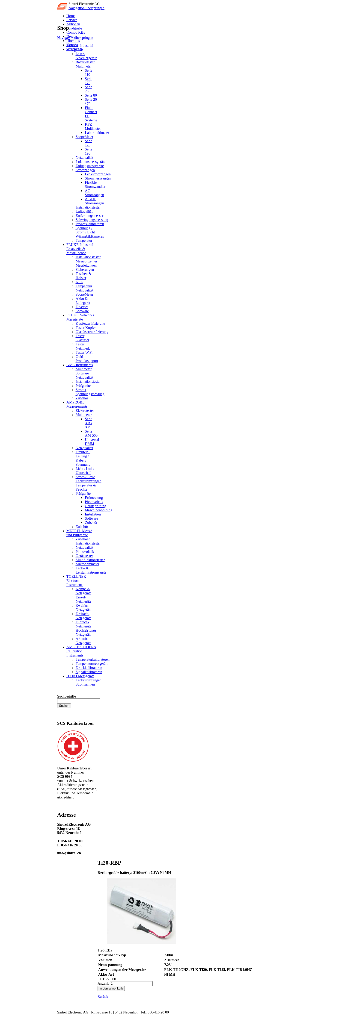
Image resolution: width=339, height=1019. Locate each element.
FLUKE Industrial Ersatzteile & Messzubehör (79, 249)
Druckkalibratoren (89, 668)
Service (71, 20)
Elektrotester (85, 410)
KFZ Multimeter (93, 126)
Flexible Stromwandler (95, 184)
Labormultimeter (97, 133)
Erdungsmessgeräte (90, 166)
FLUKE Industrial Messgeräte (79, 48)
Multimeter (84, 66)
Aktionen (73, 24)
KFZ (79, 282)
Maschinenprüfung (98, 510)
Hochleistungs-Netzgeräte (87, 632)
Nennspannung (110, 965)
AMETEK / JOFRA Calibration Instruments (81, 651)
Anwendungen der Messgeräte (122, 970)
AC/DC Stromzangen (94, 201)
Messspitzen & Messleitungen (86, 263)
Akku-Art (106, 974)
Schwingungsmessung (92, 220)
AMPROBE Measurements (76, 404)
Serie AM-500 (91, 433)
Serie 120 (88, 143)
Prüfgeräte (83, 386)
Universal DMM (92, 442)
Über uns (73, 41)
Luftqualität (84, 211)
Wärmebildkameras (90, 236)
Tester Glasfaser (82, 338)
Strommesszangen (98, 178)
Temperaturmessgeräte (92, 664)
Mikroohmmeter (87, 564)
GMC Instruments (79, 365)
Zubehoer (83, 539)
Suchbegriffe (66, 696)
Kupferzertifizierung (90, 323)
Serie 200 (88, 89)
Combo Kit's (75, 32)
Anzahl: (103, 983)
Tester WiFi (84, 352)
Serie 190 (88, 151)
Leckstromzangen (98, 174)
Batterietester (85, 62)
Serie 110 (88, 72)
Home (70, 16)
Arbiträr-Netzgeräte (83, 641)
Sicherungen (85, 269)
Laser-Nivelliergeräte (86, 56)
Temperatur (84, 240)
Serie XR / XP (88, 423)
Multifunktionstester (90, 560)
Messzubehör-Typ (112, 955)
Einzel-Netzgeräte (83, 599)
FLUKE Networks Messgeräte (80, 317)
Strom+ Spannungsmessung (90, 392)
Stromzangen (85, 170)
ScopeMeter (84, 137)
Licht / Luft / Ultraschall (85, 471)
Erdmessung (94, 498)
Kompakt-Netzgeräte (83, 591)
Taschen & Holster (83, 276)
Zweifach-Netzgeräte (83, 608)
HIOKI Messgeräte (80, 676)
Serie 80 (91, 95)
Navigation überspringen (86, 8)
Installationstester (88, 207)
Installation (93, 514)
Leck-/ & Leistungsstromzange (91, 570)
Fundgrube (74, 28)
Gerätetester (84, 556)
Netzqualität (84, 157)
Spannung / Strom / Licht (85, 230)
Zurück (103, 996)
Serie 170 (88, 81)
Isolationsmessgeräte (90, 162)
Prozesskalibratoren (90, 224)
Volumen (105, 960)
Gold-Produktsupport (87, 359)
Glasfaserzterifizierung (92, 332)
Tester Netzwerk (83, 346)
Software (82, 311)
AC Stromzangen (94, 193)
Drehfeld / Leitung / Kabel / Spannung (83, 458)
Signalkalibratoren (89, 672)
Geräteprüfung (95, 506)
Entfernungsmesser (89, 216)
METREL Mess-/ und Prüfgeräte (79, 533)
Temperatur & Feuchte (86, 487)
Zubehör (82, 398)
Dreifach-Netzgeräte (83, 616)
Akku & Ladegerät (83, 301)
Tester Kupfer (86, 328)
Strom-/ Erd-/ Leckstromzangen (88, 479)
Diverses (82, 307)
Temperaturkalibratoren (93, 659)
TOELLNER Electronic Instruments (76, 580)
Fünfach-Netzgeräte (83, 624)
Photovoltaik (94, 502)
